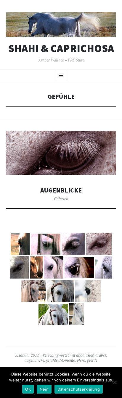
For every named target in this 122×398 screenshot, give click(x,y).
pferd (81, 360)
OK (28, 389)
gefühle (52, 360)
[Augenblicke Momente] (20, 244)
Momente (67, 360)
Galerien (61, 198)
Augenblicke (61, 190)
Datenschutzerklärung (78, 389)
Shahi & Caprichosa (61, 48)
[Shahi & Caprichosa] (61, 24)
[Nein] (115, 382)
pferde (92, 360)
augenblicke (34, 360)
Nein (44, 389)
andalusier (85, 355)
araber (100, 355)
